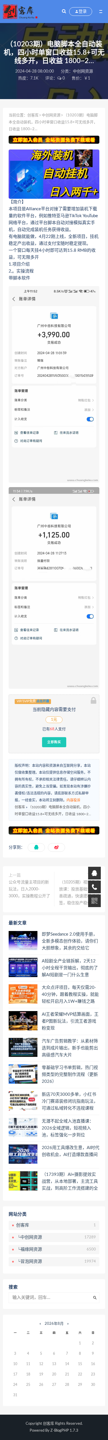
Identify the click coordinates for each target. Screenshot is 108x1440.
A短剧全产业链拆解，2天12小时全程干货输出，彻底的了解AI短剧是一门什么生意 (70, 968)
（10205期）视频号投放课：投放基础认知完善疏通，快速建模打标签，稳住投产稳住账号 (79, 892)
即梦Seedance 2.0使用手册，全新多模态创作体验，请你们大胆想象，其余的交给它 (70, 941)
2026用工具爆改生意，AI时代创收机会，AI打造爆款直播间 (70, 1151)
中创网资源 (83, 71)
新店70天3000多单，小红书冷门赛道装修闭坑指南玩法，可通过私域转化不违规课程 (70, 1101)
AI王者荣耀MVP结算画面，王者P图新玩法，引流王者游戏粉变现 (70, 1021)
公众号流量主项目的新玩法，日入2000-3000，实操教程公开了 (29, 889)
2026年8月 (54, 1324)
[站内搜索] (64, 11)
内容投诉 (73, 800)
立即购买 (54, 742)
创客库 (33, 115)
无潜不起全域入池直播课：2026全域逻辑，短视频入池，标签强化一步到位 (68, 1128)
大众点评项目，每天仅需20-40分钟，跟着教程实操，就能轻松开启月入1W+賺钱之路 (70, 994)
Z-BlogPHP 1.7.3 (64, 1431)
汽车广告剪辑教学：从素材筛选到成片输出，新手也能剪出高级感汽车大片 (70, 1048)
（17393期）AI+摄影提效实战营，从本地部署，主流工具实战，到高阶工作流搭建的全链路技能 (70, 1181)
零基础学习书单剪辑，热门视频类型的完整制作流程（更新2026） (70, 1075)
